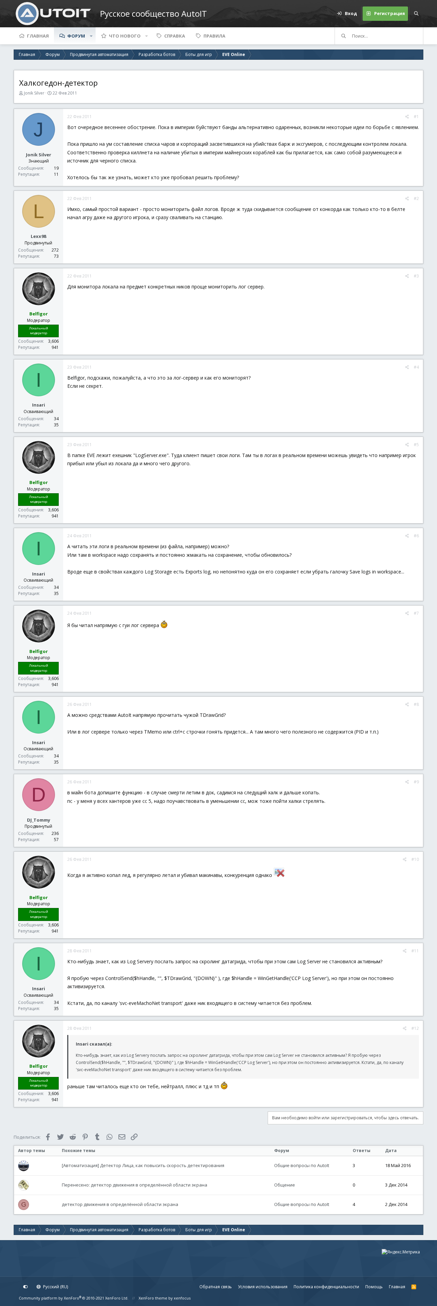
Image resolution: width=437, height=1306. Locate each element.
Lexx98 (38, 236)
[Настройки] (25, 1287)
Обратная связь (215, 1287)
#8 (416, 704)
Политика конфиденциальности (326, 1287)
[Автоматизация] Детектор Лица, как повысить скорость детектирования (143, 1165)
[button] (91, 35)
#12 (415, 1028)
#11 (415, 951)
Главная (38, 36)
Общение (284, 1185)
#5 (416, 445)
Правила (214, 36)
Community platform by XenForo (73, 1298)
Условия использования (262, 1287)
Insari (38, 405)
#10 (415, 859)
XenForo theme (153, 1298)
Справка (174, 36)
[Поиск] (416, 13)
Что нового (125, 36)
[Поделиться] (407, 117)
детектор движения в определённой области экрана (120, 1204)
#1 (416, 116)
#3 (416, 276)
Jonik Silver (34, 93)
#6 (416, 536)
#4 (416, 367)
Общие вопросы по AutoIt (301, 1165)
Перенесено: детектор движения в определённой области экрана (134, 1185)
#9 (416, 782)
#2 (416, 198)
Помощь (374, 1287)
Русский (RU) (55, 1287)
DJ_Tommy (38, 820)
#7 (416, 613)
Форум (76, 36)
